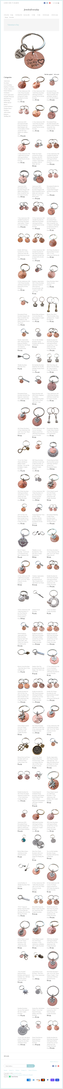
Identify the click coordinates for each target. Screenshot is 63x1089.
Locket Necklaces (8, 106)
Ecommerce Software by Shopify (25, 1075)
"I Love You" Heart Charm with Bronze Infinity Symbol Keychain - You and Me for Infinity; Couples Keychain (23, 464)
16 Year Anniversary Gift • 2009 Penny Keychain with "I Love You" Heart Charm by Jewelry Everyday (24, 579)
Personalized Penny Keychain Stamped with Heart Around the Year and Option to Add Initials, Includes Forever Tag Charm (24, 318)
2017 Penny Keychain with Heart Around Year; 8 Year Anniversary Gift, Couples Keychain (38, 728)
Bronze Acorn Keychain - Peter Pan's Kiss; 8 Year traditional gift (24, 668)
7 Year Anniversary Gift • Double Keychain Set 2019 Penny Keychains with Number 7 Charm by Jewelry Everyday (23, 221)
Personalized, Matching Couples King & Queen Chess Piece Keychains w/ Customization (52, 431)
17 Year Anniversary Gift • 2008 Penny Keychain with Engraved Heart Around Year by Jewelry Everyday (24, 157)
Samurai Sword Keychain (36, 610)
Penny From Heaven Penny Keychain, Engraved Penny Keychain (37, 1040)
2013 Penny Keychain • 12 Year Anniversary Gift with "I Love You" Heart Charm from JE (24, 431)
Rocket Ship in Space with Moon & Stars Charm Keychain (23, 852)
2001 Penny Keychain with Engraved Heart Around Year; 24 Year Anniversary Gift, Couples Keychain (52, 825)
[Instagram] (47, 2)
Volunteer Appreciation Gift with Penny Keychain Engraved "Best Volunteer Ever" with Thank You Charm (38, 579)
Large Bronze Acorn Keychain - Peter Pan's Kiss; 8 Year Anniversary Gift (38, 974)
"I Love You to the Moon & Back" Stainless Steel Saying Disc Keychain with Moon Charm (24, 1040)
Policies (17, 1070)
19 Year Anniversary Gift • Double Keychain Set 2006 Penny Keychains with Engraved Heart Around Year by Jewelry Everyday (38, 222)
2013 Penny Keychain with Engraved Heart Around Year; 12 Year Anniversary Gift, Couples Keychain (23, 494)
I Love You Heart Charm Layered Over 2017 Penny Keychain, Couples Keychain (53, 1010)
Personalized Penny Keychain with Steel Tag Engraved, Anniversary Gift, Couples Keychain (24, 396)
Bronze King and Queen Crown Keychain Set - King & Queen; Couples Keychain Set (38, 316)
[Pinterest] (50, 2)
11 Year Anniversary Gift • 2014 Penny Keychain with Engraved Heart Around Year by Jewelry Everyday (38, 125)
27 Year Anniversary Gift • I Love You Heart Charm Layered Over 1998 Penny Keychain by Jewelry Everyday (53, 670)
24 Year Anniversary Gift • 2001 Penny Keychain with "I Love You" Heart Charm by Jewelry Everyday (38, 886)
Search (5, 1070)
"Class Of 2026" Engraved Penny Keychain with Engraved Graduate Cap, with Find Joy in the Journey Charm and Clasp (24, 976)
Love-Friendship (8, 85)
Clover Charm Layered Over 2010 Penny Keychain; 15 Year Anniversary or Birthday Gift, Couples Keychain (38, 942)
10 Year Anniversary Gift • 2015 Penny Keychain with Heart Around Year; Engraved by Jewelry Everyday (24, 284)
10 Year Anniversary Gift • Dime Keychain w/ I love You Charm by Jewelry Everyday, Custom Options (38, 494)
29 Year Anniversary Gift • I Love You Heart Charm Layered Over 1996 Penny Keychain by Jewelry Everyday (38, 432)
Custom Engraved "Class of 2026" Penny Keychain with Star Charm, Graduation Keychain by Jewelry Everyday (38, 519)
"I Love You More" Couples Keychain (51, 610)
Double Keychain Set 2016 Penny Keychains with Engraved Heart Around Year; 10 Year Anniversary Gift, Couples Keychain (52, 1042)
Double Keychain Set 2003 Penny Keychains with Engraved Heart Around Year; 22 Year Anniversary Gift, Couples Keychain (52, 911)
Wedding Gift (7, 116)
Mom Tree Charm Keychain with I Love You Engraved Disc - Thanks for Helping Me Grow (38, 854)
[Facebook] (44, 2)
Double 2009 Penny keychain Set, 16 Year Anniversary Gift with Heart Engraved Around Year (23, 253)
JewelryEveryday (31, 9)
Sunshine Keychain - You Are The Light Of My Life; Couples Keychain (23, 1010)
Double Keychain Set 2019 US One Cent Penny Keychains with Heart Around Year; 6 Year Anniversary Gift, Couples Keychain (23, 696)
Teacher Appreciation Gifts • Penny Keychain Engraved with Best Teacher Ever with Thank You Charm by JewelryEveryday (24, 344)
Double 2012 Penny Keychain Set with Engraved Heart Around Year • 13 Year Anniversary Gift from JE (53, 695)
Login (6, 3)
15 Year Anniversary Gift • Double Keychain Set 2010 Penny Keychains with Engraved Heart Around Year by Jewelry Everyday (53, 158)
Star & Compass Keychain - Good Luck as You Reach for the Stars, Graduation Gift (23, 552)
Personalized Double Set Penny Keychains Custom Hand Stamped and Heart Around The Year (53, 189)
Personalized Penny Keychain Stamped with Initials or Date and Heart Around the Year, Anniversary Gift (53, 125)
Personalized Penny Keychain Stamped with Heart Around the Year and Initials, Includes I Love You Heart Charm (52, 94)
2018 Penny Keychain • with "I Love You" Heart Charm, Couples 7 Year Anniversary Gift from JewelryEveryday (53, 975)
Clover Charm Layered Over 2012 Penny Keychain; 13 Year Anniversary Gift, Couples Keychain (52, 494)
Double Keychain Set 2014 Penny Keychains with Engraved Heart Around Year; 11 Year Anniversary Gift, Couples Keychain (52, 344)
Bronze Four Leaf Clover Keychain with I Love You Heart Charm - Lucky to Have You (24, 759)
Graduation (6, 92)
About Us (11, 1070)
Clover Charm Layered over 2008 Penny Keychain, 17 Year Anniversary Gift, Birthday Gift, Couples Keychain (52, 796)
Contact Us (24, 1070)
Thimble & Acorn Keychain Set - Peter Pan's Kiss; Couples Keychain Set (37, 552)
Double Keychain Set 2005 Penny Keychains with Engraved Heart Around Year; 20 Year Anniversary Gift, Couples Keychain (37, 638)
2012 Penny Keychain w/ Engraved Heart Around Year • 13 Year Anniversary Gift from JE (53, 252)
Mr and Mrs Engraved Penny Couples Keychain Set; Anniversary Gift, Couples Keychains (38, 909)
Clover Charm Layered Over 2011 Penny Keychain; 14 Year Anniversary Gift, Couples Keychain (23, 729)
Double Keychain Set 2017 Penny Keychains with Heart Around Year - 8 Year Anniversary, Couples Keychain (23, 795)
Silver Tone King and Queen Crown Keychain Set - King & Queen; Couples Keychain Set (53, 367)
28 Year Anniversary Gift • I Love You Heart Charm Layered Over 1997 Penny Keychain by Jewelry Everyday (53, 886)
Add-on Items (7, 112)
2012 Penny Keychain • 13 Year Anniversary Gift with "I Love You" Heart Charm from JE (53, 552)
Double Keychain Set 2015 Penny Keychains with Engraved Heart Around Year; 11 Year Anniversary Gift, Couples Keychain (52, 580)
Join (10, 3)
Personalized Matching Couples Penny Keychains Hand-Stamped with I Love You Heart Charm (52, 518)
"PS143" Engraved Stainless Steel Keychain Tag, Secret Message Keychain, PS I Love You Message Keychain (24, 910)
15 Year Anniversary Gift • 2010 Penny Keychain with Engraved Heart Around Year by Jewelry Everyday (38, 94)
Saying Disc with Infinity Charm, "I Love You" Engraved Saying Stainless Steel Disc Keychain (38, 1011)
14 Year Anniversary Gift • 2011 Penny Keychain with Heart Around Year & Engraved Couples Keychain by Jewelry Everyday (24, 95)
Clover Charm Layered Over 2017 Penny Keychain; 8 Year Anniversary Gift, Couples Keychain (23, 942)
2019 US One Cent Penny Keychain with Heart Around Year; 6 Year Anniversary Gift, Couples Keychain (23, 518)
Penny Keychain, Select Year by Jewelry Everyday (52, 282)
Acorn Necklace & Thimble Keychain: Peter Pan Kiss (24, 884)
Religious (6, 114)
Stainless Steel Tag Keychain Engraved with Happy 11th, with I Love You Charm (38, 669)
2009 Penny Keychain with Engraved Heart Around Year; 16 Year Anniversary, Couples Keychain (37, 825)
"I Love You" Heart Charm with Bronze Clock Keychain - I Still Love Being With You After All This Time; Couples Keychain (38, 761)
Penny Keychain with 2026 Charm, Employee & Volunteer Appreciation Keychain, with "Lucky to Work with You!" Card (38, 398)
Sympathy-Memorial (9, 96)
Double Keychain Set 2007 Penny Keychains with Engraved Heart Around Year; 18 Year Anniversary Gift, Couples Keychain (37, 696)
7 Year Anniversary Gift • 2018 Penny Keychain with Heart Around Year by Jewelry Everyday (53, 396)
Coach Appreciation (9, 94)
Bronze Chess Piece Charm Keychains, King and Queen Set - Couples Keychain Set (53, 316)
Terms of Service (33, 1070)
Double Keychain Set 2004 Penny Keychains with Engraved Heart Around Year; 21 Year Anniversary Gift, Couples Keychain (52, 638)
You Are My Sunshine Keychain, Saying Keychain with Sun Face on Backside (38, 342)
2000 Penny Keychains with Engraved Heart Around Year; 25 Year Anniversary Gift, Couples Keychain (52, 942)
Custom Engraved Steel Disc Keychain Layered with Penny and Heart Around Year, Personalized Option (52, 463)
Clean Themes (12, 1075)
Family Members (8, 90)
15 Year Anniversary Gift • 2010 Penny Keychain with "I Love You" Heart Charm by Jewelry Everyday (53, 729)
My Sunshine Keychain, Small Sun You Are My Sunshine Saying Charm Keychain (38, 367)
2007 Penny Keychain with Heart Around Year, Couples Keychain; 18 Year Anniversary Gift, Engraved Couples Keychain (38, 464)
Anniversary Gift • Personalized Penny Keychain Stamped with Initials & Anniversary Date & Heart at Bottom (23, 825)
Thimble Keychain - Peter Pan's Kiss (22, 365)
